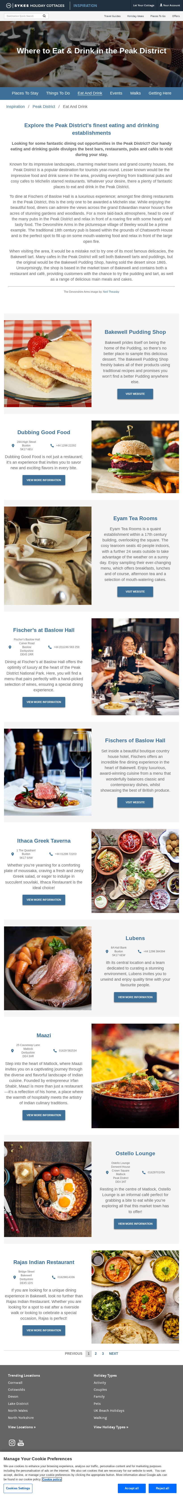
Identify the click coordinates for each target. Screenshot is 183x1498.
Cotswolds (16, 1390)
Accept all (132, 1488)
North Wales (18, 1411)
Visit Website (135, 394)
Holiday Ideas (135, 16)
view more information (44, 480)
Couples (100, 1390)
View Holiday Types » (111, 1427)
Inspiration (15, 106)
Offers (176, 16)
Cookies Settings (18, 1488)
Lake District (18, 1404)
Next (113, 1353)
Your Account (171, 5)
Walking (100, 1418)
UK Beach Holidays (109, 1411)
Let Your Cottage (143, 5)
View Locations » (22, 1427)
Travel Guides (112, 16)
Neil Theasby (111, 291)
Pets (97, 1404)
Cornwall (15, 1383)
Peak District (44, 106)
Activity (100, 1383)
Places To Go (158, 16)
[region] (91, 1475)
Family (99, 1397)
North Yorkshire (21, 1418)
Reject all (162, 1488)
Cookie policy (51, 1479)
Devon (13, 1397)
